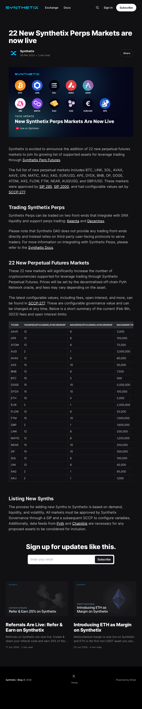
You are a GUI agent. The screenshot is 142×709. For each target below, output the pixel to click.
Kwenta (73, 221)
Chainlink (79, 523)
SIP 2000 (61, 187)
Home (74, 682)
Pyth (60, 523)
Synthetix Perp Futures (41, 160)
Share (126, 53)
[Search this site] (97, 7)
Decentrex (95, 221)
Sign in (108, 7)
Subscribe (126, 7)
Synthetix (27, 51)
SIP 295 (45, 187)
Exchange (51, 7)
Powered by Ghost (126, 679)
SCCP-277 (17, 192)
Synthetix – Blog (14, 679)
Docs (67, 7)
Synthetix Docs (40, 247)
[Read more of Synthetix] (13, 53)
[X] (73, 676)
